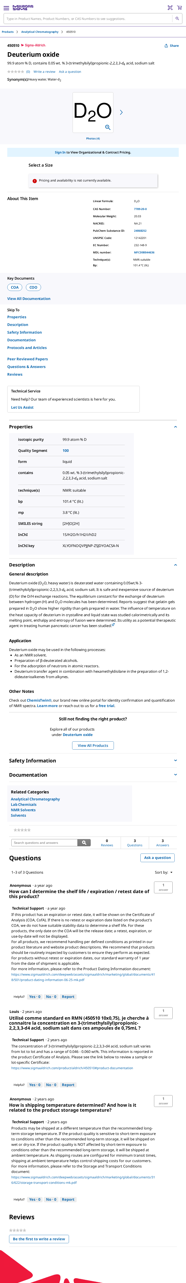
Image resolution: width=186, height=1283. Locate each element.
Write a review (44, 71)
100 (66, 450)
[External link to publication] (113, 625)
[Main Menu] (6, 8)
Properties (16, 316)
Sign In (60, 152)
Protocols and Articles (27, 347)
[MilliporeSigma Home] (23, 7)
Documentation (21, 339)
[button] (163, 887)
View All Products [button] (93, 745)
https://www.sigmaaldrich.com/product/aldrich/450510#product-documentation (72, 1068)
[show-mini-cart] (179, 8)
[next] (121, 112)
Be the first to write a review (41, 1239)
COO (33, 287)
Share (174, 45)
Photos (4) (93, 138)
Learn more (47, 705)
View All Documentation (28, 298)
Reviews (14, 374)
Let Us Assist (22, 407)
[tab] (11, 31)
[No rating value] (16, 71)
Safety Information (24, 332)
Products (8, 32)
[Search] (177, 18)
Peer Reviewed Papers (27, 358)
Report (68, 996)
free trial (106, 705)
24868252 (140, 231)
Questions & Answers (26, 366)
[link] (22, 830)
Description (17, 324)
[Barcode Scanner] (170, 7)
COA (15, 287)
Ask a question (70, 71)
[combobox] (93, 18)
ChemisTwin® (39, 700)
